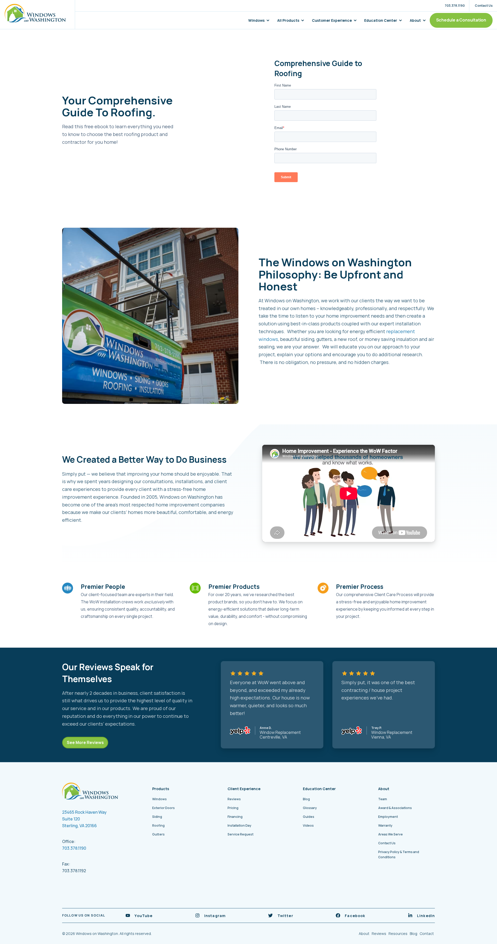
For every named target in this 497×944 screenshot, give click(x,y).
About (415, 20)
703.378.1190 (74, 848)
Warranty (385, 825)
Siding (157, 816)
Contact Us (387, 843)
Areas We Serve (390, 834)
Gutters (158, 834)
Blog (306, 799)
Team (382, 799)
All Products (288, 20)
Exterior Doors (163, 808)
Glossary (310, 808)
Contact (427, 933)
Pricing (233, 808)
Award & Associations (395, 808)
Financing (235, 816)
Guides (308, 816)
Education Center (380, 20)
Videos (308, 825)
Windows (256, 20)
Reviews (234, 799)
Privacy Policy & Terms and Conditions (398, 854)
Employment (388, 816)
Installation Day (239, 825)
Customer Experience (332, 20)
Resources (398, 933)
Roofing (158, 825)
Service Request (240, 834)
